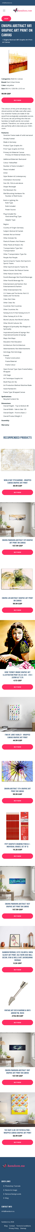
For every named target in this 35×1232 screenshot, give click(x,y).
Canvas (20, 79)
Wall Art (14, 79)
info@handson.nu (7, 3)
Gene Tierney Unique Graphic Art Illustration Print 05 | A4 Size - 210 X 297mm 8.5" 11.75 (17, 675)
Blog (7, 1198)
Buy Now (17, 100)
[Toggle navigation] (4, 10)
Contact (12, 1226)
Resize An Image (11, 1190)
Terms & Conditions (23, 1226)
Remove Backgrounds (13, 1194)
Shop (6, 19)
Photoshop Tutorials (12, 1186)
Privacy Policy (14, 1228)
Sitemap (23, 1228)
